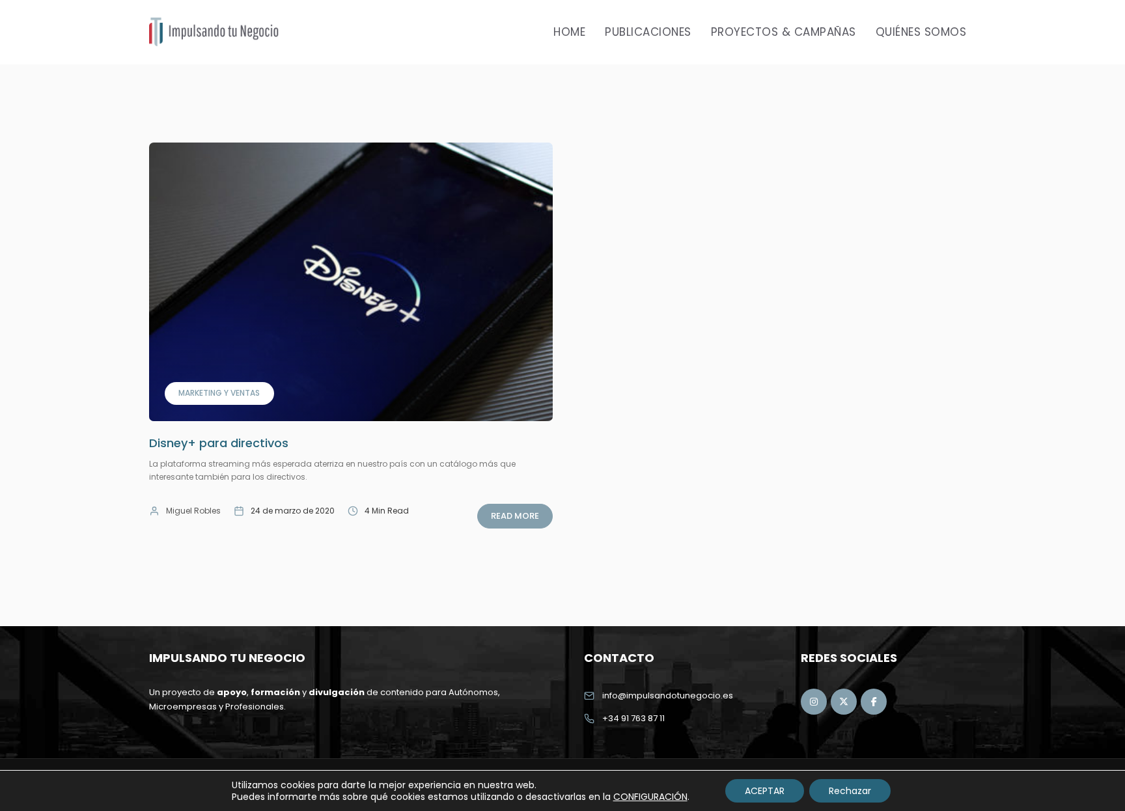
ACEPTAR (765, 790)
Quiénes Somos (921, 32)
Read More (515, 516)
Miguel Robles (193, 510)
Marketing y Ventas (219, 392)
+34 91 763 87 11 (633, 718)
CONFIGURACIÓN (650, 797)
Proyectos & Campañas (783, 32)
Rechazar (850, 790)
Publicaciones (648, 32)
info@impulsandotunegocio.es (667, 695)
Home (569, 32)
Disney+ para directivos (218, 443)
